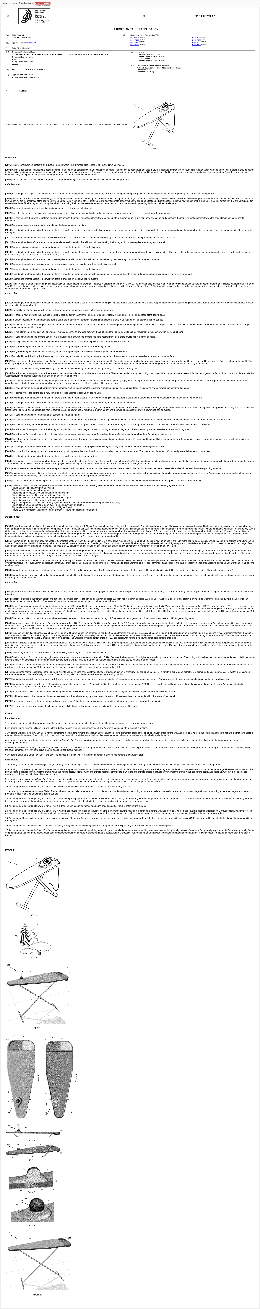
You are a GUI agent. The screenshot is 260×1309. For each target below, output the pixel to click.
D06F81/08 (134, 45)
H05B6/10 (134, 38)
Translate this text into (9, 3)
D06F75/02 (134, 40)
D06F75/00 (196, 38)
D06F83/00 (196, 45)
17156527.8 (31, 43)
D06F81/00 (196, 42)
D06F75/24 (134, 42)
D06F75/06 (196, 40)
